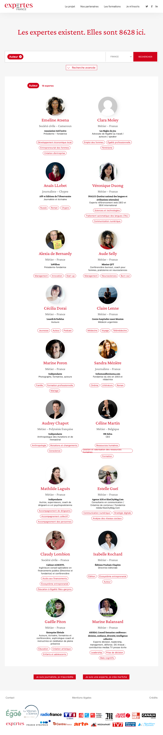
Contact (10, 697)
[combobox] (56, 57)
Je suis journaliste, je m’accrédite (54, 676)
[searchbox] (56, 56)
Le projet (70, 6)
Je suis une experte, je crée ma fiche (106, 676)
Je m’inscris (132, 6)
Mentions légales (81, 697)
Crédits (153, 697)
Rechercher (145, 56)
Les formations (112, 6)
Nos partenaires (89, 6)
